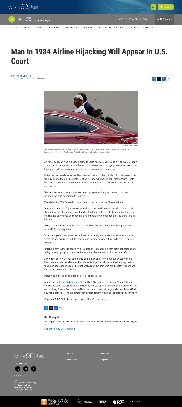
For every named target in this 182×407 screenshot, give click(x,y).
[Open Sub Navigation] (21, 28)
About (132, 28)
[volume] (19, 19)
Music (39, 28)
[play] (12, 19)
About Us (69, 354)
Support (87, 28)
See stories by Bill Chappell (59, 328)
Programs (53, 28)
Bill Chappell (25, 75)
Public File (104, 354)
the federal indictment (70, 282)
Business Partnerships (111, 28)
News (27, 28)
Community (71, 28)
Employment (105, 360)
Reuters (81, 196)
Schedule (13, 28)
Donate (167, 7)
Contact (146, 28)
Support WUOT (71, 360)
